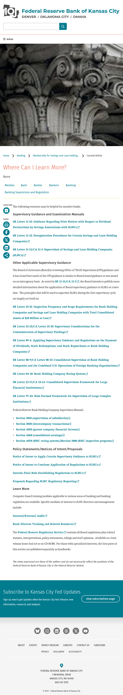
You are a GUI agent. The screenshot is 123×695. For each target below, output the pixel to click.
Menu (9, 39)
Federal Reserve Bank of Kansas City (70, 11)
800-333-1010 (61, 682)
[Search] (63, 26)
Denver (29, 17)
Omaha (79, 17)
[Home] (11, 11)
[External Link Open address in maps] (61, 665)
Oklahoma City (54, 17)
